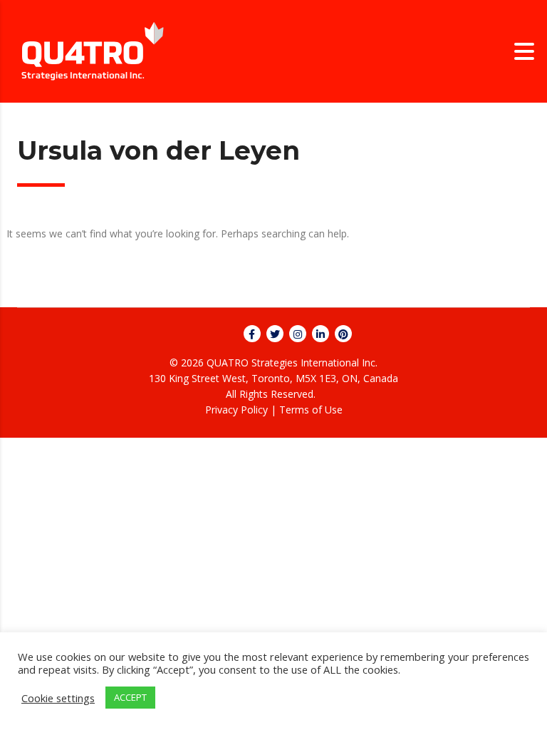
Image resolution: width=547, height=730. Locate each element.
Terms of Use (311, 409)
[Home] (92, 50)
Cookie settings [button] (58, 698)
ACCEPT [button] (130, 697)
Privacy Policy (236, 409)
